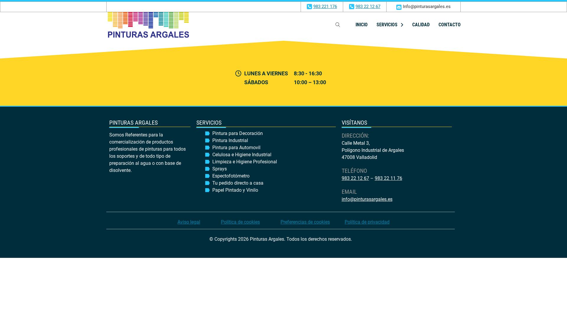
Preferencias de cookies (305, 222)
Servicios (387, 24)
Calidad (421, 24)
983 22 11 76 (388, 178)
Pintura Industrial (230, 141)
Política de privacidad (367, 222)
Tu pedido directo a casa (237, 183)
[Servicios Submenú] (401, 24)
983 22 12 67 (368, 6)
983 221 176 (325, 6)
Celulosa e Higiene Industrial (241, 155)
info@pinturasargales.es (367, 199)
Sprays (219, 169)
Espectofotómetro (231, 176)
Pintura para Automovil (236, 148)
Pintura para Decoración (237, 133)
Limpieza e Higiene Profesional (244, 162)
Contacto (450, 24)
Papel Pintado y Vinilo (235, 190)
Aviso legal (188, 222)
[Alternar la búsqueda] (338, 25)
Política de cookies (240, 222)
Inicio (362, 24)
